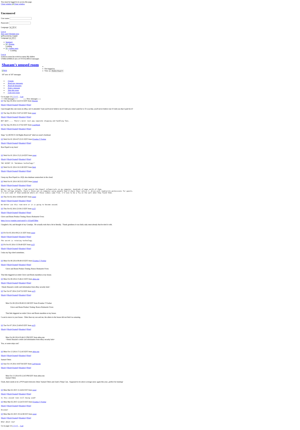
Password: (5, 23)
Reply (4, 105)
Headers (22, 105)
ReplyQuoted (12, 105)
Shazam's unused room (20, 65)
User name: (5, 18)
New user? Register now (10, 34)
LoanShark (36, 125)
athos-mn (35, 279)
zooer (34, 113)
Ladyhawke (36, 364)
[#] (2, 101)
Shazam (35, 101)
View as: (47, 71)
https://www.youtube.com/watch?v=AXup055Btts (19, 221)
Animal (35, 181)
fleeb (34, 167)
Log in (3, 32)
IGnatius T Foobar (39, 139)
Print (28, 105)
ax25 (34, 209)
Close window (6, 4)
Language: (5, 27)
